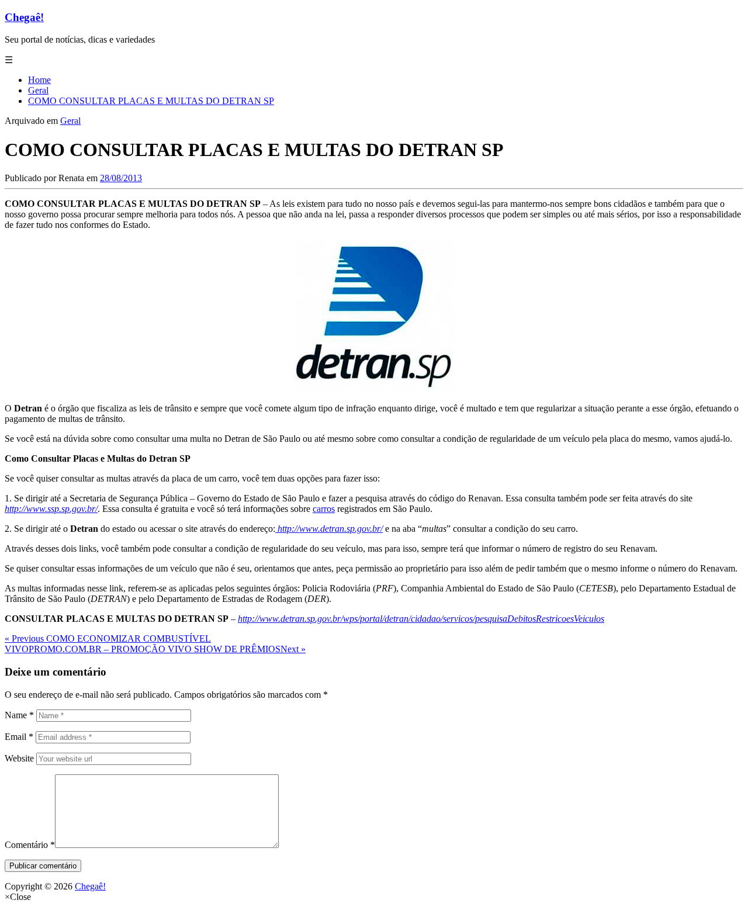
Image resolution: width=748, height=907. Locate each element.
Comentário (30, 845)
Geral (70, 121)
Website (19, 758)
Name (19, 715)
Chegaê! (24, 17)
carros (324, 509)
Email (19, 737)
